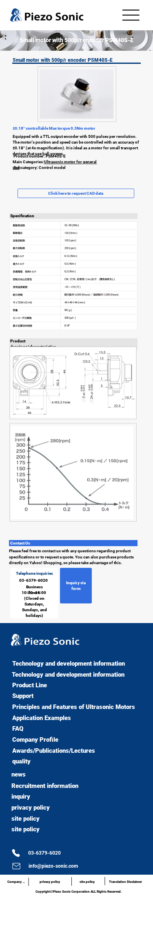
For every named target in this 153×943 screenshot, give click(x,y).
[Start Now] (3, 656)
